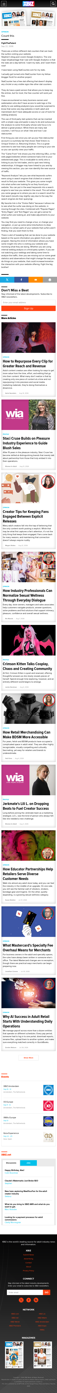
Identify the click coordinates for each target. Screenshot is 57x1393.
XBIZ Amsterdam (11, 1086)
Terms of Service (50, 1384)
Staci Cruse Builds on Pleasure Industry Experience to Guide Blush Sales (26, 443)
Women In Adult (11, 466)
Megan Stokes (10, 545)
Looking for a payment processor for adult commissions (24, 1218)
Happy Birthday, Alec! (14, 1170)
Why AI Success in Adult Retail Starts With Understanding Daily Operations (27, 1021)
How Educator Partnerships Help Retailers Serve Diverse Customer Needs (28, 873)
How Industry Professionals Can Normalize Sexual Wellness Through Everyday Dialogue (27, 595)
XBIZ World (14, 1321)
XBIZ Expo (42, 1325)
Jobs (28, 1162)
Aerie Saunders (10, 393)
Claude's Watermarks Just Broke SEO (21, 1181)
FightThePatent (8, 43)
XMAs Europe (9, 1117)
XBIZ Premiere (15, 1325)
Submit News (28, 1254)
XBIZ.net (6, 1154)
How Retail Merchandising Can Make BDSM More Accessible (26, 734)
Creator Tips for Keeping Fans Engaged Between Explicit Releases (26, 516)
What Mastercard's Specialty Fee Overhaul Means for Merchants (28, 947)
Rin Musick (9, 619)
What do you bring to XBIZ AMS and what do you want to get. (27, 1205)
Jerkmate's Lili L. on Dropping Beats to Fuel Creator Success (26, 806)
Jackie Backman (11, 687)
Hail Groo (8, 758)
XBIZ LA (42, 1313)
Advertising (28, 1258)
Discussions (11, 1162)
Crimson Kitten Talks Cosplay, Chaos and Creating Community (27, 666)
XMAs (42, 1329)
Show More (28, 1057)
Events (5, 1076)
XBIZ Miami (42, 1317)
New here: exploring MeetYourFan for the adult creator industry (26, 1192)
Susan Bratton (10, 900)
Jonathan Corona (11, 971)
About (28, 1266)
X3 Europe (8, 1102)
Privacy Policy (28, 1270)
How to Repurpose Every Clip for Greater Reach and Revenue (28, 363)
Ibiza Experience (11, 1133)
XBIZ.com (15, 1313)
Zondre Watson (10, 1047)
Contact (28, 1262)
